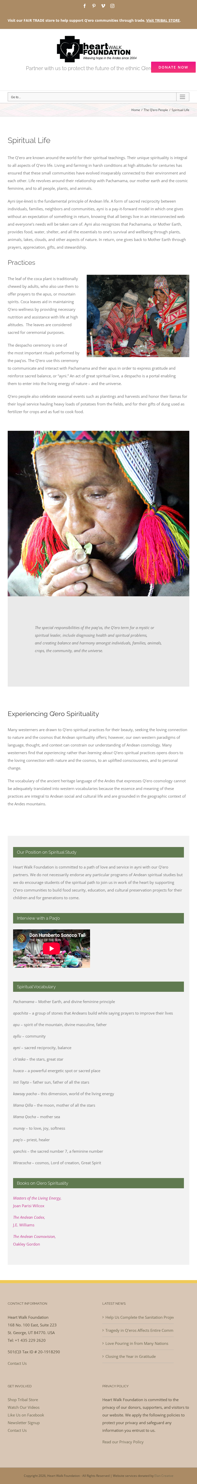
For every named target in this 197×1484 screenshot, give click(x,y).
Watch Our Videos (24, 1407)
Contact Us (17, 1363)
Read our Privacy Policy (123, 1441)
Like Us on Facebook (26, 1414)
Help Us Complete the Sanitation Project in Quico (138, 1317)
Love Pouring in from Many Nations (136, 1343)
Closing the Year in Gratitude (130, 1356)
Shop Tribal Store (23, 1399)
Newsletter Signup (24, 1422)
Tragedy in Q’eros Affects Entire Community (138, 1330)
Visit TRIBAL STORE (163, 20)
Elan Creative (163, 1476)
